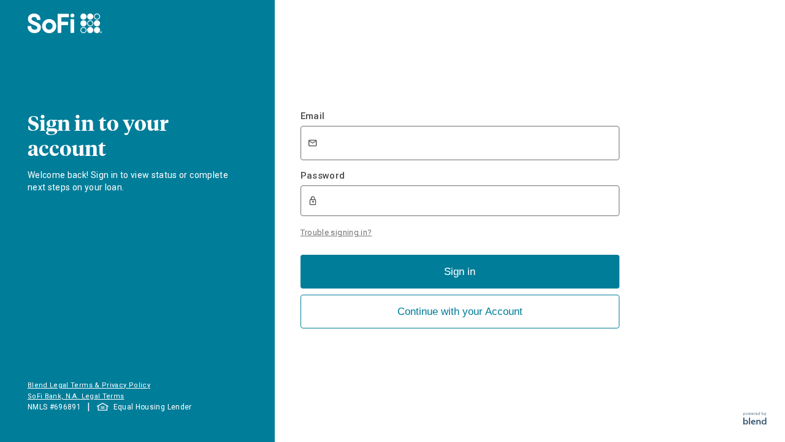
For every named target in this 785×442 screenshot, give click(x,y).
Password (323, 175)
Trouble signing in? (336, 232)
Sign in (459, 271)
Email (313, 116)
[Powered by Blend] (755, 421)
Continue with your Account (460, 311)
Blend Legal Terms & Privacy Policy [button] (89, 385)
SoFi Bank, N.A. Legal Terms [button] (76, 396)
